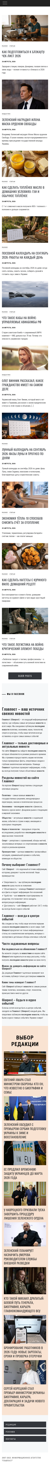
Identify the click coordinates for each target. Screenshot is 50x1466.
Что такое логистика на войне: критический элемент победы (23, 646)
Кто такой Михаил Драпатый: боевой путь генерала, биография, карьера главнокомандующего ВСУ (24, 1304)
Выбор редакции (25, 1040)
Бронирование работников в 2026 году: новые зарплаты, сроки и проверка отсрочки (23, 1351)
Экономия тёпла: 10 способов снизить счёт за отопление (22, 520)
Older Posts (25, 675)
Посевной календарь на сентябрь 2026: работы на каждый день (25, 255)
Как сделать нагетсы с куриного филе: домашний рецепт (24, 581)
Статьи (12, 46)
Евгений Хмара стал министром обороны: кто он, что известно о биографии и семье (23, 1085)
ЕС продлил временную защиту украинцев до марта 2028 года (23, 1173)
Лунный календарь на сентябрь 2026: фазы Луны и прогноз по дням (24, 453)
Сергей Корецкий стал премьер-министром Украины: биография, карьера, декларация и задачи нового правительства (24, 1396)
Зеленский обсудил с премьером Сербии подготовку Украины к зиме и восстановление (25, 1130)
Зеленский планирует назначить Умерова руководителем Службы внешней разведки (20, 1256)
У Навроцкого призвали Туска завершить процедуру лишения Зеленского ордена (24, 1213)
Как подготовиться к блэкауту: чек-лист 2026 (23, 53)
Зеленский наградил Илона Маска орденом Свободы (21, 121)
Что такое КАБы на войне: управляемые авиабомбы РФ (21, 319)
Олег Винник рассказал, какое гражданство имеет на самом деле (22, 384)
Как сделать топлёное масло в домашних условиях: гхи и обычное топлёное (23, 191)
